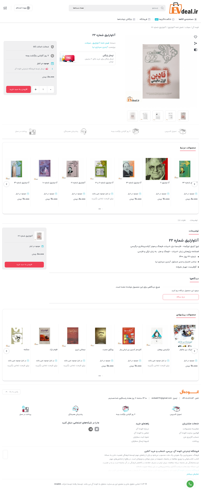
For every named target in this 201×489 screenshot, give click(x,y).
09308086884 (188, 398)
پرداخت (195, 441)
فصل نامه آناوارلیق (175, 27)
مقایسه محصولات (191, 428)
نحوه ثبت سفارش (141, 437)
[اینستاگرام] (97, 429)
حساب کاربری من (191, 437)
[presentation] (194, 184)
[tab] (194, 220)
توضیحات (194, 220)
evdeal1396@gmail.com (162, 398)
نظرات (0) (182, 220)
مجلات (187, 27)
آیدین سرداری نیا (100, 47)
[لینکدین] (90, 429)
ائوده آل (195, 27)
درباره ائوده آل (142, 428)
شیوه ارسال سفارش (140, 441)
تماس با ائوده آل (141, 433)
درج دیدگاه (181, 297)
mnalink (57, 484)
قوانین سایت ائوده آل (189, 433)
